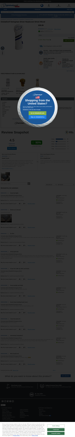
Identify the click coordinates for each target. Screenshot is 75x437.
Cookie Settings (56, 425)
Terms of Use (35, 435)
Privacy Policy (16, 435)
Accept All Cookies (55, 433)
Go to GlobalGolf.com (37, 113)
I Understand (56, 429)
